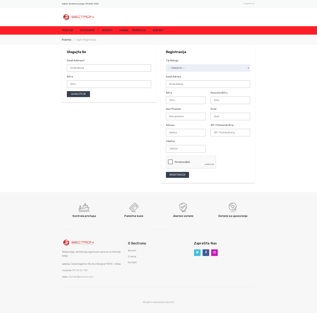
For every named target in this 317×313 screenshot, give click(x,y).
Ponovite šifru (219, 92)
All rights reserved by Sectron (158, 302)
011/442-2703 (92, 4)
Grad (213, 109)
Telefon (170, 141)
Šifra (70, 76)
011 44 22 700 (80, 270)
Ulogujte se (249, 3)
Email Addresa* (76, 60)
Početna (67, 30)
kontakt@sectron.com (81, 276)
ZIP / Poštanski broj (222, 125)
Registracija (177, 174)
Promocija (139, 30)
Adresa (170, 125)
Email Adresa (173, 76)
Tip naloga (172, 60)
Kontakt (158, 30)
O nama (123, 30)
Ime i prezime (173, 109)
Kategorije (87, 30)
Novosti (107, 30)
